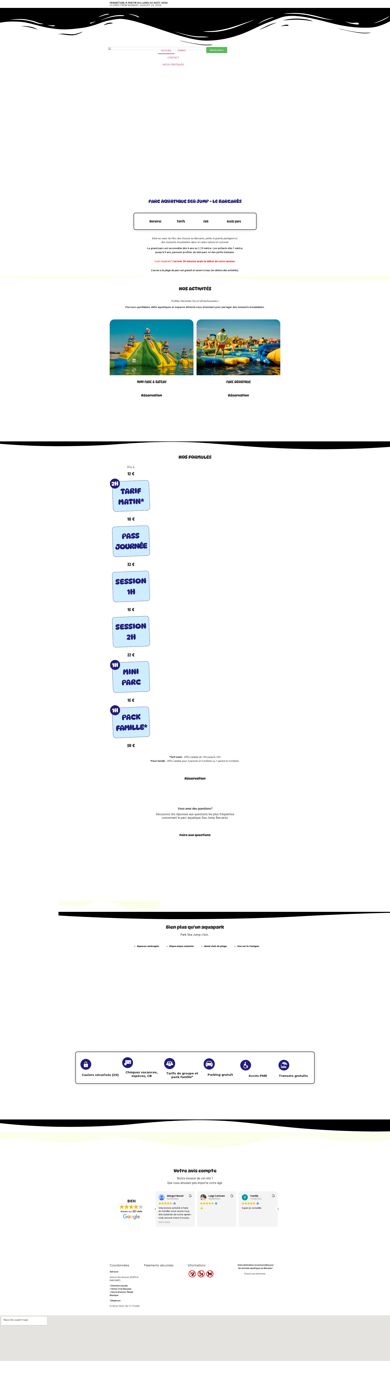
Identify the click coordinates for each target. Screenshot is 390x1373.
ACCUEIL (166, 50)
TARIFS (182, 50)
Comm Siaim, (216, 1367)
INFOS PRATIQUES (173, 64)
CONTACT (173, 57)
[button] (278, 1209)
